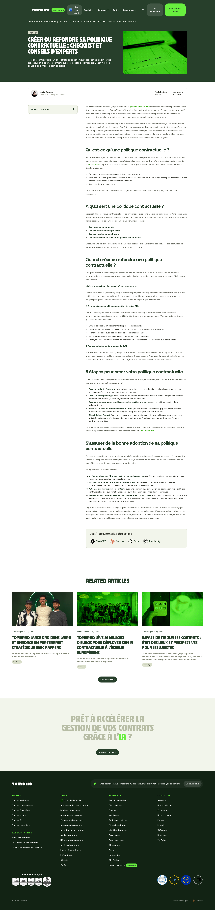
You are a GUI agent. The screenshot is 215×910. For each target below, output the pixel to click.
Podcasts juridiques (118, 820)
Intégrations (66, 855)
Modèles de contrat (118, 830)
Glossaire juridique (117, 825)
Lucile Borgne (46, 92)
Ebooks (112, 810)
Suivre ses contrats (21, 837)
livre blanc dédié (148, 431)
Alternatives (114, 845)
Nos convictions (165, 805)
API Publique (115, 860)
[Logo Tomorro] (41, 9)
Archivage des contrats (71, 825)
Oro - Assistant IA (72, 800)
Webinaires (114, 815)
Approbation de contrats (72, 830)
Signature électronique (71, 815)
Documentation (116, 840)
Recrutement (58, 10)
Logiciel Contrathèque (70, 850)
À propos (162, 800)
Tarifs (116, 10)
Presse (161, 820)
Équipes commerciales (22, 805)
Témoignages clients (118, 800)
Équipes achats (19, 815)
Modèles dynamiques (70, 810)
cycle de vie (94, 164)
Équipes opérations (21, 825)
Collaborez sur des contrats (25, 842)
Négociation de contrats (71, 840)
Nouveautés (114, 855)
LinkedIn (161, 825)
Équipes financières (21, 810)
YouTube (162, 840)
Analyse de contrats (69, 845)
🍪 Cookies (197, 900)
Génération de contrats (71, 820)
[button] (89, 10)
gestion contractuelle (140, 106)
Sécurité (64, 860)
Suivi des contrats (68, 835)
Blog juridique (115, 805)
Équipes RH (17, 820)
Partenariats (114, 835)
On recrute (162, 810)
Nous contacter (165, 815)
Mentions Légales (181, 900)
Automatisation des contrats (74, 805)
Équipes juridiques (20, 800)
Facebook (162, 835)
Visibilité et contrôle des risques (27, 847)
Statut (112, 850)
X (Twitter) (162, 830)
